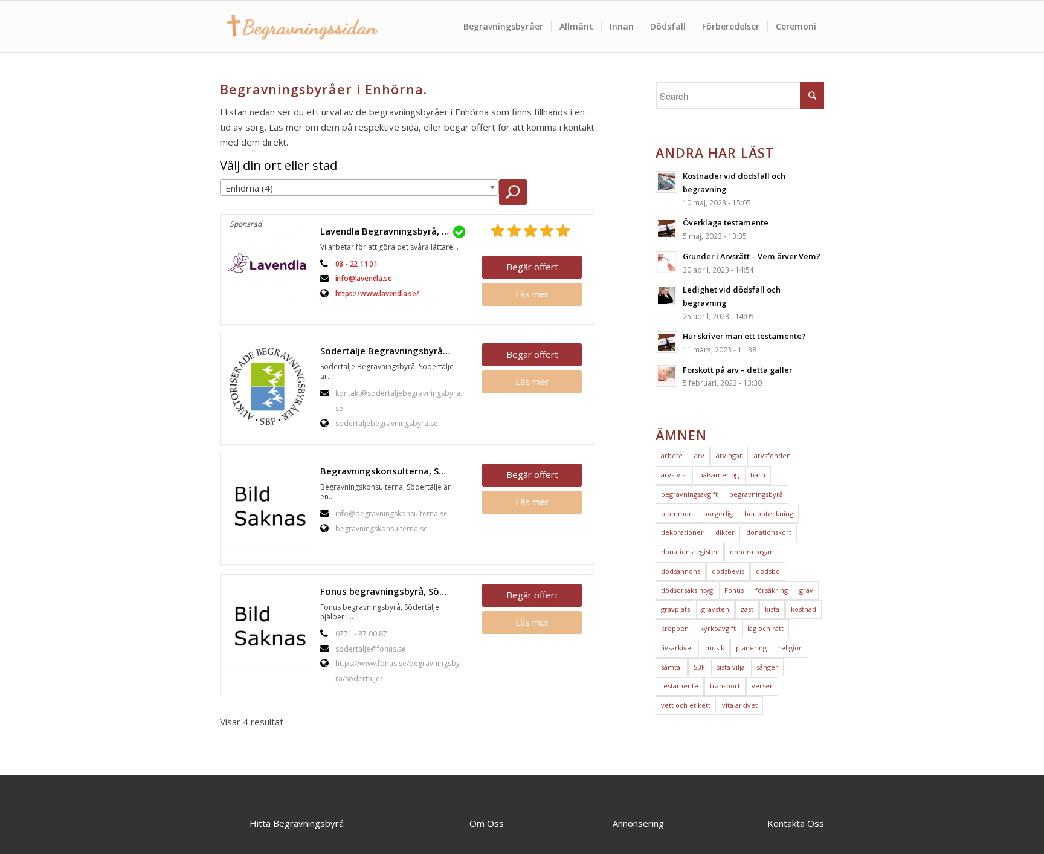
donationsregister (689, 551)
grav (806, 590)
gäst (747, 608)
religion (790, 647)
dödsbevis (728, 570)
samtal (671, 666)
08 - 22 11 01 (356, 264)
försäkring (771, 590)
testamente (679, 685)
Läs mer (532, 294)
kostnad (803, 608)
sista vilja (731, 666)
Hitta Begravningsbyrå (297, 823)
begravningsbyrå (756, 494)
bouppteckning (768, 513)
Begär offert (532, 266)
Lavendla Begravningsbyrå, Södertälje (391, 231)
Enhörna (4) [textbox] (249, 188)
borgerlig (718, 513)
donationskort (768, 532)
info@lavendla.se (363, 278)
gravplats (675, 608)
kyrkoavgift (718, 628)
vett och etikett (685, 705)
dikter (725, 532)
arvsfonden (772, 455)
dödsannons (680, 570)
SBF (699, 666)
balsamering (719, 474)
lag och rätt (765, 628)
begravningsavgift (689, 494)
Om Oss (486, 823)
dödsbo (768, 570)
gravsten (715, 608)
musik (714, 647)
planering (751, 647)
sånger (767, 666)
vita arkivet (740, 705)
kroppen (675, 628)
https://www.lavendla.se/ (377, 293)
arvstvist (674, 474)
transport (725, 685)
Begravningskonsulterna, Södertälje (391, 471)
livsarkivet (677, 647)
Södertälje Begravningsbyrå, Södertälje (391, 351)
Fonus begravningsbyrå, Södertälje (391, 591)
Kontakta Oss (795, 823)
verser (762, 685)
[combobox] (359, 187)
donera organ (752, 551)
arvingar (729, 455)
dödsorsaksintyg (687, 590)
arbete (672, 455)
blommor (676, 513)
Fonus (734, 590)
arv (699, 455)
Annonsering (638, 823)
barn (757, 474)
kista (772, 608)
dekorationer (682, 532)
